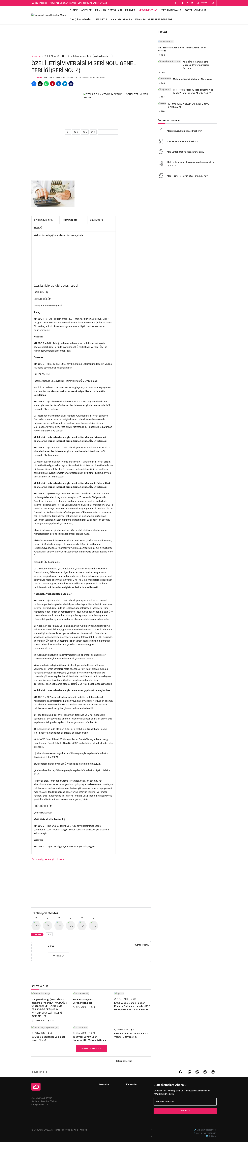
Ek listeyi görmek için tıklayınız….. (50, 859)
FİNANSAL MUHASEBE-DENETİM (153, 19)
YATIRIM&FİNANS (100, 3)
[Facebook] (182, 3)
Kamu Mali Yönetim (121, 19)
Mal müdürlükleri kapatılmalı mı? (184, 131)
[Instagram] (187, 3)
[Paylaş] (70, 83)
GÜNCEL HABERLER (39, 3)
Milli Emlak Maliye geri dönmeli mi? (185, 152)
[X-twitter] (173, 1072)
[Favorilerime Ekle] (68, 132)
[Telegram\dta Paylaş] (64, 83)
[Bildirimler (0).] (212, 2)
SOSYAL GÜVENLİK (195, 10)
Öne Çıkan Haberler (80, 19)
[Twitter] (192, 3)
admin (40, 77)
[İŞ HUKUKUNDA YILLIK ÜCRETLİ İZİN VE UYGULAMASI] (162, 103)
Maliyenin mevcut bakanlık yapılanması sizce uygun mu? (190, 164)
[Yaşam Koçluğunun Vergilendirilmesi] (91, 993)
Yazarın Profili (142, 945)
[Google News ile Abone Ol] (108, 132)
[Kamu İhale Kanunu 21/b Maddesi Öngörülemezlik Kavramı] (169, 61)
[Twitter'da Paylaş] (40, 83)
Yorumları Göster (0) (90, 1048)
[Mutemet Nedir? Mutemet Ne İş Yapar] (164, 78)
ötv (49, 934)
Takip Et (60, 955)
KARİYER (72, 3)
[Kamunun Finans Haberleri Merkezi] (49, 15)
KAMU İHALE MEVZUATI (58, 3)
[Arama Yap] (176, 3)
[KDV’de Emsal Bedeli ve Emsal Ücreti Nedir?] (49, 1027)
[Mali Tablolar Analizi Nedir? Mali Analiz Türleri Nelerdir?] (186, 41)
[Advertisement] (91, 43)
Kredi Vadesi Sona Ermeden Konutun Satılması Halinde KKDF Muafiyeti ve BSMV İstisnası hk (132, 1006)
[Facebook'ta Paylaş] (33, 83)
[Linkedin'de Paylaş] (58, 83)
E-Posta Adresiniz (165, 1101)
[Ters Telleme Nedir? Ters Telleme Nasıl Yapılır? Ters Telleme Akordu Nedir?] (164, 89)
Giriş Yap (203, 3)
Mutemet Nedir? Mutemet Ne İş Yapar (193, 79)
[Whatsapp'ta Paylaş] (46, 83)
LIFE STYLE (101, 19)
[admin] (42, 951)
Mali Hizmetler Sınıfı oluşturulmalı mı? (187, 176)
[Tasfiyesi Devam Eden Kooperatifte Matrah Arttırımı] (91, 1027)
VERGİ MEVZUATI (85, 3)
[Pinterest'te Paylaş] (52, 83)
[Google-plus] (181, 1072)
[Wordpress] (189, 1072)
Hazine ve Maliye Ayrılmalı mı (182, 141)
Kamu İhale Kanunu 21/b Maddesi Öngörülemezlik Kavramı (196, 65)
